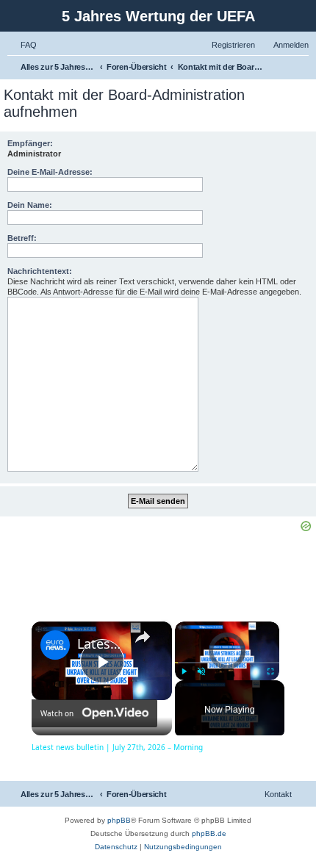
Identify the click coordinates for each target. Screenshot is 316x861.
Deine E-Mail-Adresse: (50, 171)
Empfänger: (30, 143)
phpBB (119, 820)
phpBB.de (209, 833)
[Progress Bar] (227, 662)
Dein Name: (29, 205)
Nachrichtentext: (39, 271)
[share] (142, 637)
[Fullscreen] (270, 671)
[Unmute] (201, 671)
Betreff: (22, 238)
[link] (55, 645)
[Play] (184, 671)
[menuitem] (22, 45)
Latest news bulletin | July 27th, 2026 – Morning (99, 643)
